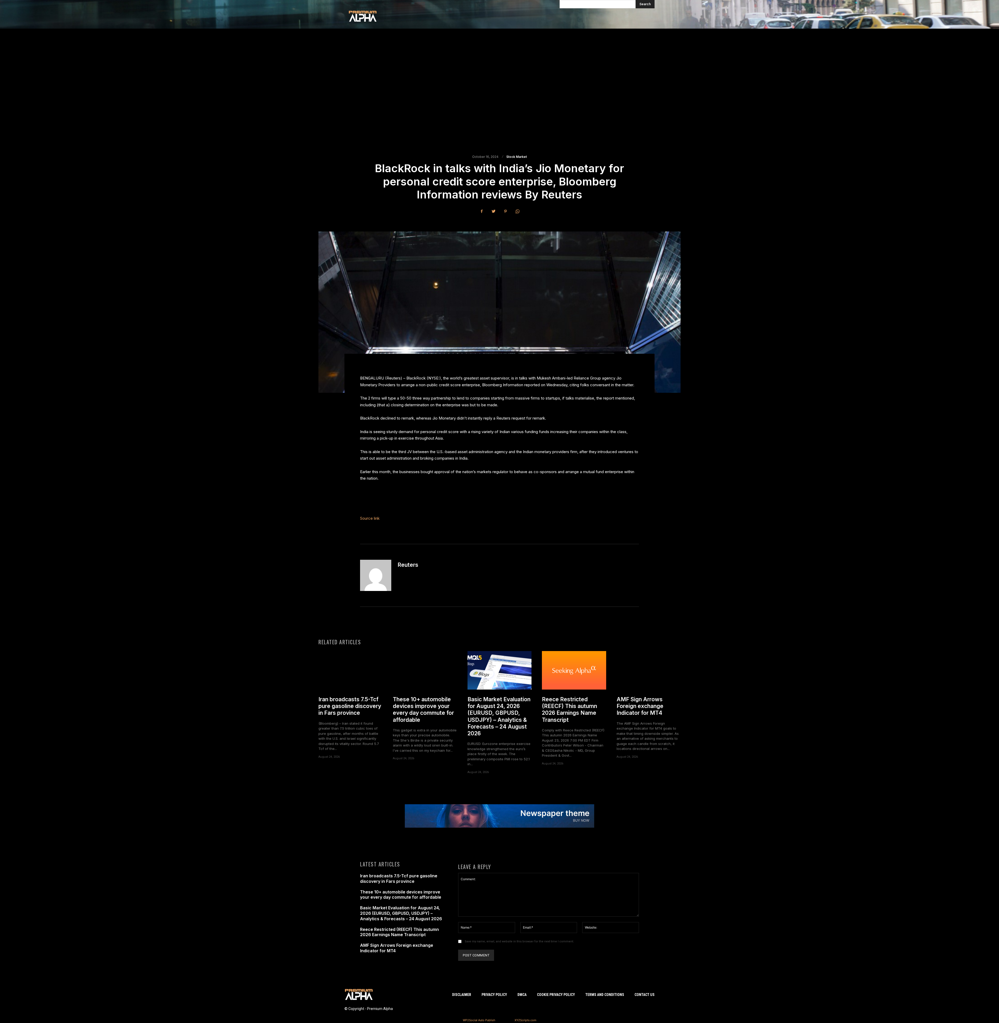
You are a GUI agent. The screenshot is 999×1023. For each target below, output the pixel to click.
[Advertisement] (499, 91)
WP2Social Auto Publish (479, 1020)
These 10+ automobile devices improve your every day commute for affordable (423, 709)
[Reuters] (375, 575)
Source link (370, 518)
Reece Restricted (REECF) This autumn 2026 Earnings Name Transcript (569, 709)
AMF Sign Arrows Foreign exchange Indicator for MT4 (640, 706)
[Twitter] (493, 211)
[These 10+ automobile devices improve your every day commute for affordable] (425, 670)
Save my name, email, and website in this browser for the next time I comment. (519, 941)
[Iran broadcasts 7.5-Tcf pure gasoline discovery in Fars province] (350, 670)
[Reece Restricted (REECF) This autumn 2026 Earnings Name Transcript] (574, 670)
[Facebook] (481, 211)
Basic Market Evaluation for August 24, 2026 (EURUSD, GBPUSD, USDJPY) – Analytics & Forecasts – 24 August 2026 (499, 716)
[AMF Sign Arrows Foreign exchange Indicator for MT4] (649, 670)
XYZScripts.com (525, 1020)
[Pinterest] (505, 211)
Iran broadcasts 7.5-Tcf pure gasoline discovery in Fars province (349, 706)
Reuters (408, 565)
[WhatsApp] (517, 211)
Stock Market (516, 156)
